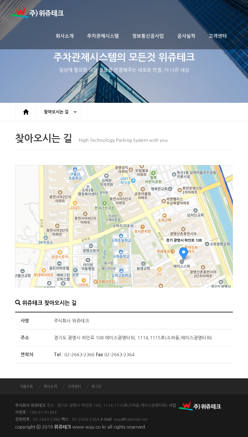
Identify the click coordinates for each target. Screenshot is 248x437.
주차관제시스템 (103, 36)
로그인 (96, 386)
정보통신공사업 (148, 36)
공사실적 (186, 36)
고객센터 (218, 36)
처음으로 (26, 386)
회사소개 (65, 36)
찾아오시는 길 (56, 112)
